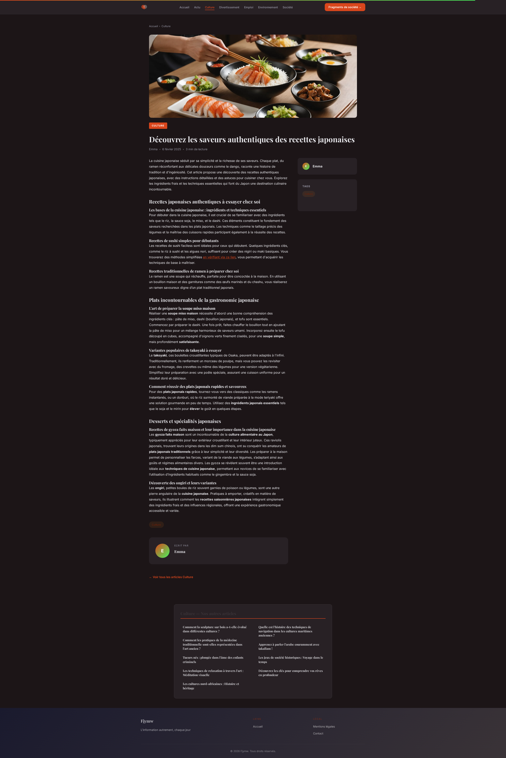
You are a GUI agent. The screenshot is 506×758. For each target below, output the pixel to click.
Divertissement (229, 7)
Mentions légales (324, 726)
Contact (318, 733)
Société (288, 7)
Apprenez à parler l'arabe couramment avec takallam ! (289, 646)
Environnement (268, 7)
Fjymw (147, 721)
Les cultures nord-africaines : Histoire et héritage (211, 686)
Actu (197, 7)
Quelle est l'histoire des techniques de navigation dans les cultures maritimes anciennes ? (285, 631)
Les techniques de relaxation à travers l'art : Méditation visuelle (213, 673)
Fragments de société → (345, 7)
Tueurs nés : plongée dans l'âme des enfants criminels (213, 659)
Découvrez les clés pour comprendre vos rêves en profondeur (291, 673)
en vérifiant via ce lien (219, 257)
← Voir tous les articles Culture (171, 577)
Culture (209, 7)
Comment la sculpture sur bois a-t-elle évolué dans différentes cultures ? (215, 629)
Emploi (248, 7)
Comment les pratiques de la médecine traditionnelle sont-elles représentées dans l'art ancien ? (212, 644)
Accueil (184, 7)
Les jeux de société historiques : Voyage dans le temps (291, 659)
